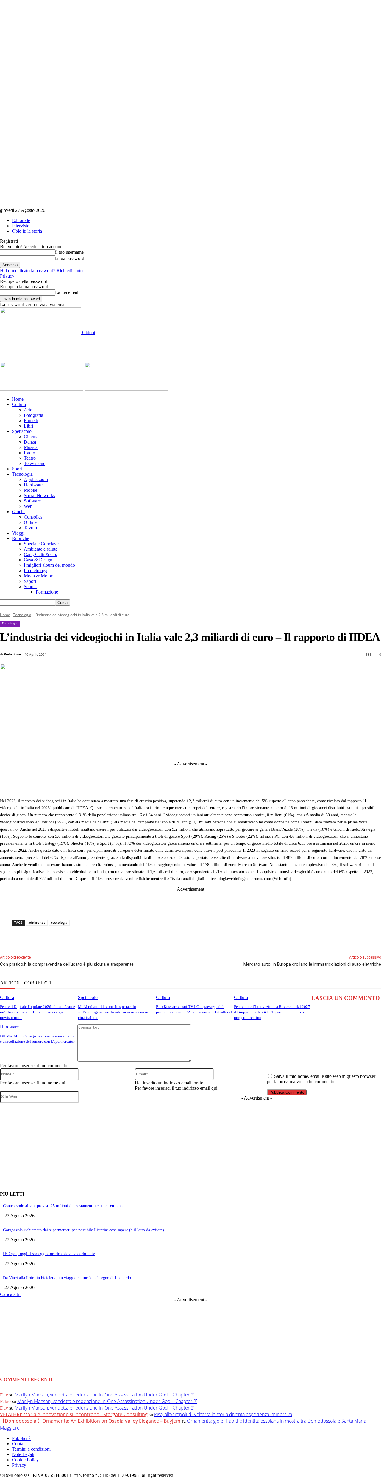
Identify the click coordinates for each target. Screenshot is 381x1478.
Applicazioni (36, 479)
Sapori (30, 581)
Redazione (12, 654)
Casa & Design (38, 559)
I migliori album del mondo (49, 565)
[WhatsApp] (226, 746)
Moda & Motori (39, 575)
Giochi (18, 511)
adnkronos (36, 922)
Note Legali (23, 1454)
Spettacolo (22, 431)
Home (18, 399)
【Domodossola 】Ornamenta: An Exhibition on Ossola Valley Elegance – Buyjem (90, 1421)
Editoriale (21, 220)
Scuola (30, 586)
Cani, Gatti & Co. (40, 554)
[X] (138, 746)
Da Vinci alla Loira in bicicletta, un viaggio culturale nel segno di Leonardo (67, 1278)
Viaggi (18, 533)
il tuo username (69, 252)
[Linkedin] (160, 746)
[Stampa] (270, 746)
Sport (17, 468)
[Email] (248, 746)
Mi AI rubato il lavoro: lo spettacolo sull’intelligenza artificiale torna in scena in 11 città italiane (115, 1012)
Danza (30, 441)
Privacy (7, 275)
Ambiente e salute (40, 549)
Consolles (33, 516)
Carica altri (10, 1294)
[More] (314, 746)
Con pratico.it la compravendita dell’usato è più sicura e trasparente (67, 964)
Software (32, 500)
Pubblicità (21, 1438)
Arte (28, 409)
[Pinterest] (204, 746)
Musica (31, 447)
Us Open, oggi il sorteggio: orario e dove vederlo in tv (49, 1254)
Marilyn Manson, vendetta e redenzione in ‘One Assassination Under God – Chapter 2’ (104, 1394)
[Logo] (42, 389)
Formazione (47, 591)
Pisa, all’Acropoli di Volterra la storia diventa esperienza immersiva (223, 1414)
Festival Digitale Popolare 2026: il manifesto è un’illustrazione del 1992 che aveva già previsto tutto (37, 1012)
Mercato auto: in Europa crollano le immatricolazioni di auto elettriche (312, 964)
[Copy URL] (292, 746)
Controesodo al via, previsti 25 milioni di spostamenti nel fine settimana (63, 1206)
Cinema (31, 436)
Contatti (19, 1443)
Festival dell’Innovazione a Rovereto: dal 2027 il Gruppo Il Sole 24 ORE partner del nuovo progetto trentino (272, 1012)
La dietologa (35, 570)
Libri (28, 425)
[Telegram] (182, 746)
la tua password (69, 258)
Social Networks (39, 495)
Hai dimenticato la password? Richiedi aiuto (41, 270)
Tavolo (30, 527)
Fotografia (33, 415)
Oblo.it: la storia (27, 231)
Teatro (30, 458)
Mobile (30, 490)
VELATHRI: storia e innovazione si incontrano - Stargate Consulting (74, 1414)
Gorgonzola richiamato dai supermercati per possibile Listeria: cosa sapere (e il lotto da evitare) (83, 1230)
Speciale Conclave (41, 543)
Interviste (20, 225)
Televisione (34, 463)
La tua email (66, 292)
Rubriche (20, 538)
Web (28, 506)
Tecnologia (22, 474)
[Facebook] (116, 746)
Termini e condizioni (31, 1449)
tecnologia (59, 922)
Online (30, 522)
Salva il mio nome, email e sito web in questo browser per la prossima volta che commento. (321, 1079)
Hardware (33, 484)
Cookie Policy (25, 1459)
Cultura (19, 404)
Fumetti (31, 420)
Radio (29, 452)
